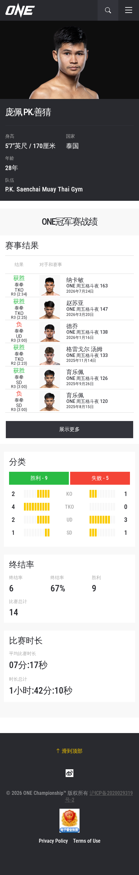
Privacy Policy (53, 841)
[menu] (128, 10)
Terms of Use (87, 841)
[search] (108, 10)
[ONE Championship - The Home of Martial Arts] (19, 10)
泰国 (72, 146)
